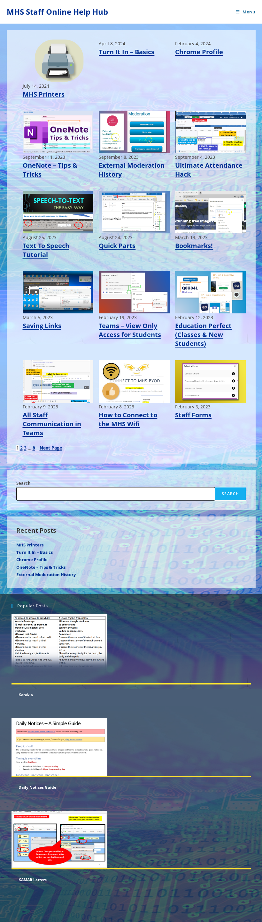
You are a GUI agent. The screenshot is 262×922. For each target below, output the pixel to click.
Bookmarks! (194, 245)
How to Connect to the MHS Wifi (128, 419)
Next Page (51, 448)
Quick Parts (117, 245)
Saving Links (42, 325)
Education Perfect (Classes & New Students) (203, 334)
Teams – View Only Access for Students (130, 330)
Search (23, 483)
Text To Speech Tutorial (46, 250)
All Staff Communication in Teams (52, 424)
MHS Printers (44, 94)
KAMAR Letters (33, 879)
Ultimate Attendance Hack (209, 170)
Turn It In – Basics (126, 52)
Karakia (26, 695)
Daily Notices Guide (37, 787)
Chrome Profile (199, 52)
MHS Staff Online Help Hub (57, 11)
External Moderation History (132, 170)
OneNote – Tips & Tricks (50, 170)
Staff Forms (193, 415)
